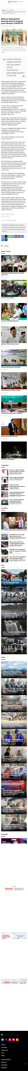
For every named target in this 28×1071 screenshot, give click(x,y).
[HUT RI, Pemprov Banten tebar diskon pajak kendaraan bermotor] (4, 502)
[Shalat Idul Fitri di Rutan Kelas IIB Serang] (14, 645)
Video (3, 657)
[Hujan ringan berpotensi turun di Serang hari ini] (4, 479)
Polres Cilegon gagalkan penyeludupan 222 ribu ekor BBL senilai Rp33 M (13, 792)
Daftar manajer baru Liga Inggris (12, 881)
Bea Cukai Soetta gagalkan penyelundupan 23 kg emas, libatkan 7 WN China (17, 558)
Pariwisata (4, 1065)
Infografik (4, 834)
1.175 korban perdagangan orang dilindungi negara (13, 974)
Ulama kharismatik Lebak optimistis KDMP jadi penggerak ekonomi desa (17, 494)
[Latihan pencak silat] (14, 577)
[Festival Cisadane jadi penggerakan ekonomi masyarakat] (14, 450)
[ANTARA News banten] (15, 2)
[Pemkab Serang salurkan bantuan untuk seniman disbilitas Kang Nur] (14, 311)
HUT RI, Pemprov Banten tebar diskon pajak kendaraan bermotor (16, 501)
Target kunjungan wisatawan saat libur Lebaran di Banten (11, 615)
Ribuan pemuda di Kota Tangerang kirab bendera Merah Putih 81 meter (16, 543)
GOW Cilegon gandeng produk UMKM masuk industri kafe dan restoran (13, 826)
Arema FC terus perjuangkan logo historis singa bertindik (17, 486)
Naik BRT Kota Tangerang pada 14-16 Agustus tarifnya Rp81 (17, 551)
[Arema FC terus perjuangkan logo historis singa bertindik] (4, 487)
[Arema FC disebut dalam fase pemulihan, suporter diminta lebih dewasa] (4, 472)
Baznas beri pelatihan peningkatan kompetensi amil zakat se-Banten (12, 412)
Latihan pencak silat (11, 583)
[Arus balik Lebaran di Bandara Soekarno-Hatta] (14, 594)
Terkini (3, 1044)
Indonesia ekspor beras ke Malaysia (13, 1021)
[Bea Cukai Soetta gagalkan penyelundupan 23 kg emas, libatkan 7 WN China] (4, 559)
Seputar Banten (6, 1059)
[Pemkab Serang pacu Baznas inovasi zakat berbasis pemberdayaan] (14, 380)
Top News (4, 508)
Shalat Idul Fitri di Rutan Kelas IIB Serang (12, 650)
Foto (2, 565)
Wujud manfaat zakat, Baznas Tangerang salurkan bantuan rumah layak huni (12, 273)
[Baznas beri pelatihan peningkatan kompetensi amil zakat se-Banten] (14, 404)
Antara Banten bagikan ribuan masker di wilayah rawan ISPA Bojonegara (12, 758)
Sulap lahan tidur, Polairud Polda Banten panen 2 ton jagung (13, 741)
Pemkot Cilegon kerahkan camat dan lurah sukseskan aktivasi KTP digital (13, 690)
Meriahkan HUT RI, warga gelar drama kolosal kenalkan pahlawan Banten (17, 536)
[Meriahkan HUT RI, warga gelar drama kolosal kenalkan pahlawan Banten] (4, 537)
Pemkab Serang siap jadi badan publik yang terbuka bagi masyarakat (13, 366)
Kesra (11, 10)
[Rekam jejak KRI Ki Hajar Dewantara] (14, 908)
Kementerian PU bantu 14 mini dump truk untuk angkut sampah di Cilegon (13, 724)
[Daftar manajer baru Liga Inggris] (14, 861)
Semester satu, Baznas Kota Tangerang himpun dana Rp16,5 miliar (13, 435)
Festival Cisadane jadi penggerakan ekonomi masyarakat (12, 458)
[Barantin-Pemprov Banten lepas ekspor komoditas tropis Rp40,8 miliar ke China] (14, 520)
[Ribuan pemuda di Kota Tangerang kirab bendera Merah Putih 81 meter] (4, 544)
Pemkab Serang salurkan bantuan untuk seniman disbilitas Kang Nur (14, 320)
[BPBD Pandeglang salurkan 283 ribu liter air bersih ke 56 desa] (14, 288)
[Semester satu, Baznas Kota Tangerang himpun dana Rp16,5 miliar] (14, 427)
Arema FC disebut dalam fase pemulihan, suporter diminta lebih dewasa (17, 471)
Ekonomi (3, 1062)
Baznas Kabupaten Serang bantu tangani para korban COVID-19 (13, 12)
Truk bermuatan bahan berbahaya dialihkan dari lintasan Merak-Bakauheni (13, 673)
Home (6, 10)
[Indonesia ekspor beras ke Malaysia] (14, 1002)
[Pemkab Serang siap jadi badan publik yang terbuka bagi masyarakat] (14, 357)
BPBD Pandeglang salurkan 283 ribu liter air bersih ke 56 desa (14, 297)
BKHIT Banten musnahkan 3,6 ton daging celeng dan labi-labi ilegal (13, 809)
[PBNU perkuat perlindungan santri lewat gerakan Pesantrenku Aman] (14, 334)
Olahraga (4, 1067)
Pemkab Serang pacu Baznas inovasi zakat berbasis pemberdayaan (12, 389)
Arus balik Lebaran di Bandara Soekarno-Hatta (12, 599)
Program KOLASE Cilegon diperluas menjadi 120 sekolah (13, 775)
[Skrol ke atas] (25, 1064)
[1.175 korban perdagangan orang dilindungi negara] (14, 955)
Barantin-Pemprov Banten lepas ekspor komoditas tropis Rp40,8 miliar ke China (14, 529)
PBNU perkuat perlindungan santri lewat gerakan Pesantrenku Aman (14, 343)
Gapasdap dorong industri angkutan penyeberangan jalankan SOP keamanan (13, 707)
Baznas (6, 246)
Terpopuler (5, 465)
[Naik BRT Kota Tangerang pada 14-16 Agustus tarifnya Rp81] (4, 551)
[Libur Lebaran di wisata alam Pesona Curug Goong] (14, 628)
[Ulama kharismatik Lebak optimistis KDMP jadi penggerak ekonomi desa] (4, 494)
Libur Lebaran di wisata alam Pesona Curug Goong (14, 633)
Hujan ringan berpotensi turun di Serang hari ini (16, 478)
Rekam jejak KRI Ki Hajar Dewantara (12, 927)
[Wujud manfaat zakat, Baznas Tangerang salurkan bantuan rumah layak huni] (14, 263)
